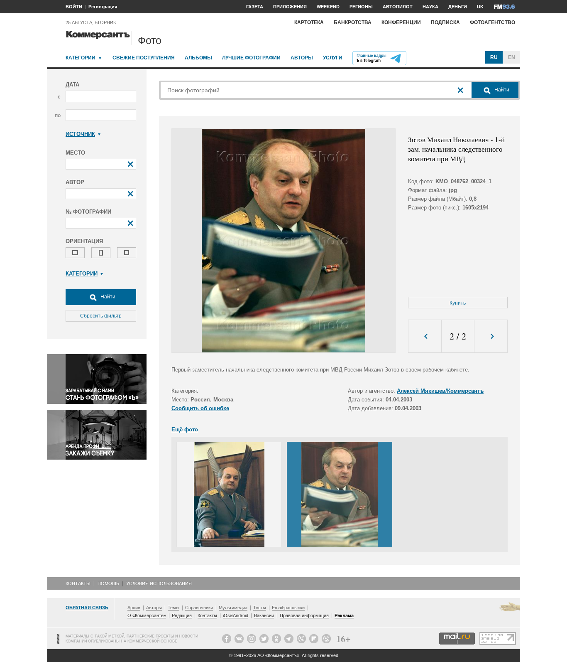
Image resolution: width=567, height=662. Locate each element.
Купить (458, 303)
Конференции (401, 22)
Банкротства (352, 22)
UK (480, 6)
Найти (107, 297)
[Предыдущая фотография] (424, 336)
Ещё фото (184, 429)
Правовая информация (304, 615)
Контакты (78, 583)
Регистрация (102, 6)
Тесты (259, 607)
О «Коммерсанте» (146, 615)
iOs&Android (235, 615)
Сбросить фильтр (101, 316)
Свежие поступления (143, 58)
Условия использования (159, 583)
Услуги (332, 58)
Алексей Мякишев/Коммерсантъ (440, 391)
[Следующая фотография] (490, 336)
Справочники (199, 607)
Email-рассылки (288, 607)
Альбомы (198, 58)
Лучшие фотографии (251, 58)
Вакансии (264, 615)
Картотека (309, 22)
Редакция (182, 615)
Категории (80, 58)
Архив (133, 607)
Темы (173, 607)
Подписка (445, 22)
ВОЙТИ (74, 6)
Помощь (108, 583)
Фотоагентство (492, 22)
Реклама (344, 615)
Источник (80, 134)
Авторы (302, 58)
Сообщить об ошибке (200, 408)
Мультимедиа (233, 607)
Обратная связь (87, 607)
